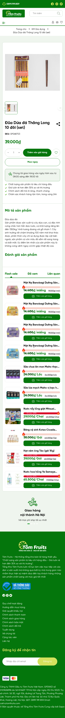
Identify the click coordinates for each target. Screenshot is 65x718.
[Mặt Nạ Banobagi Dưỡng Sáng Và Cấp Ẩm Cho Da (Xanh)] (13, 353)
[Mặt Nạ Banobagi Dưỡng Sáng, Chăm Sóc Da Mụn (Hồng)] (13, 290)
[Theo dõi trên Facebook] (4, 595)
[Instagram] (56, 4)
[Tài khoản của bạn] (53, 22)
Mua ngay (32, 162)
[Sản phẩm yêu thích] (61, 22)
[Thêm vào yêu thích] (56, 153)
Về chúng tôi (8, 634)
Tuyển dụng (8, 630)
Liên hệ (6, 641)
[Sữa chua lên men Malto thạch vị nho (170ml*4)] (13, 374)
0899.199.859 (12, 4)
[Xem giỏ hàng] (57, 22)
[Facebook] (52, 4)
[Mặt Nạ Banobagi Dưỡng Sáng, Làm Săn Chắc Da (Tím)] (13, 332)
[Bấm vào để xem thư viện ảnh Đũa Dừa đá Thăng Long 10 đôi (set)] (32, 72)
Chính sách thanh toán (14, 615)
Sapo (61, 707)
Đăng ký (47, 661)
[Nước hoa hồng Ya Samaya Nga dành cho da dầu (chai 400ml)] (13, 479)
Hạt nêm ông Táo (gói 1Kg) (39, 451)
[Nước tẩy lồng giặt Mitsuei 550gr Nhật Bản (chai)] (13, 416)
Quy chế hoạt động (12, 603)
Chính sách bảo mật (12, 622)
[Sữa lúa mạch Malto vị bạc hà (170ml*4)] (13, 395)
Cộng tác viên (9, 637)
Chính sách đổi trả (11, 626)
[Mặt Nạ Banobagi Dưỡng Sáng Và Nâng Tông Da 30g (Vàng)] (13, 311)
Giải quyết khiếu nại (12, 611)
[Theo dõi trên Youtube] (10, 595)
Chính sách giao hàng (13, 619)
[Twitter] (61, 4)
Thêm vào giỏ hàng (37, 152)
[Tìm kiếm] (59, 13)
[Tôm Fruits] (5, 678)
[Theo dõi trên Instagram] (7, 595)
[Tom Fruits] (13, 678)
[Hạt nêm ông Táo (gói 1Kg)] (13, 458)
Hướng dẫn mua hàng (13, 607)
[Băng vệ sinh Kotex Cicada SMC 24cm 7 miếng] (13, 437)
